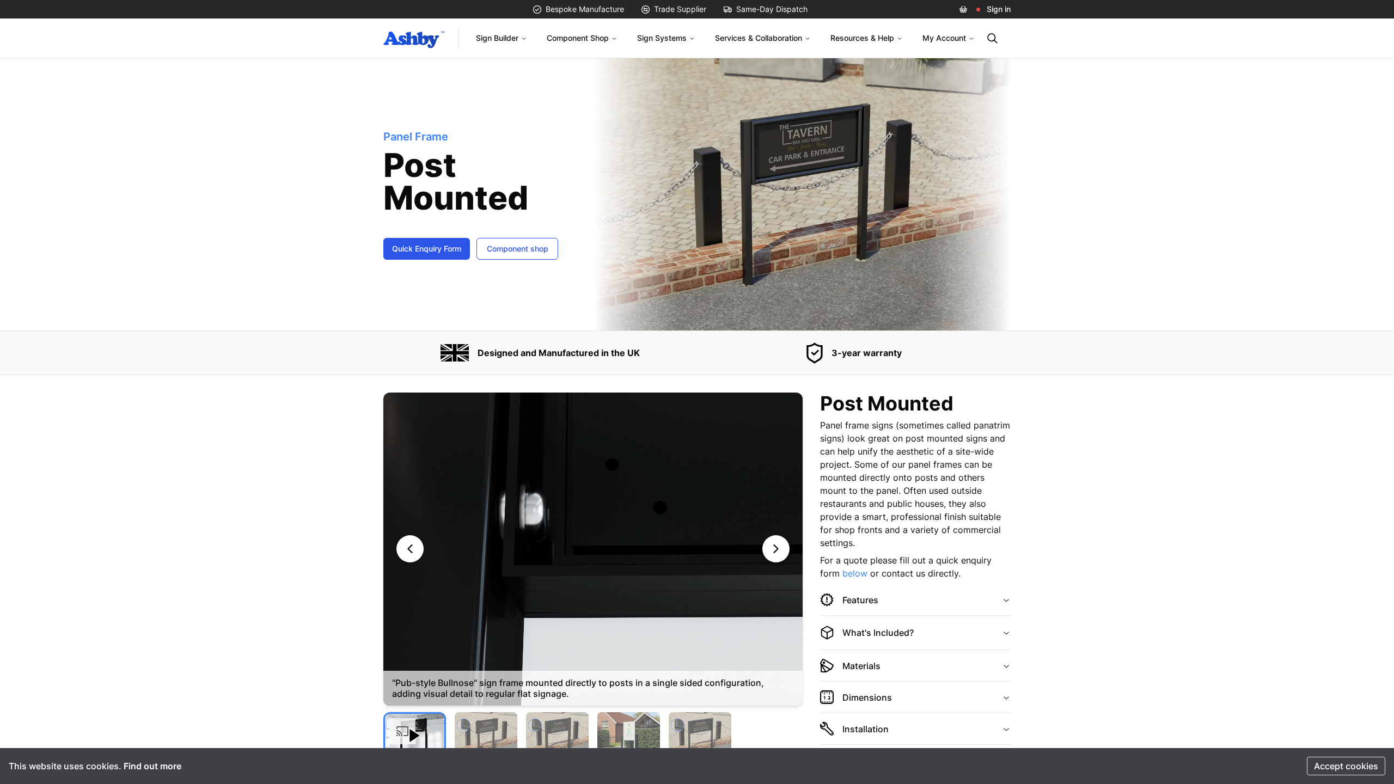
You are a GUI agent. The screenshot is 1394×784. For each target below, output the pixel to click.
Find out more (152, 766)
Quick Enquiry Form (426, 248)
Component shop (517, 248)
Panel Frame (415, 136)
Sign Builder (497, 37)
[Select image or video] (414, 735)
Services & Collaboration (758, 37)
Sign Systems (662, 37)
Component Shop (578, 37)
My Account (944, 37)
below (854, 573)
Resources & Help (862, 37)
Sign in (999, 9)
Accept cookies (1346, 766)
